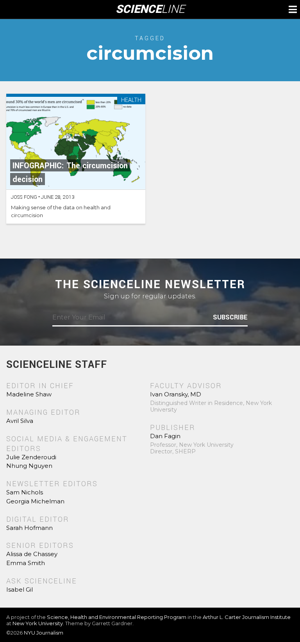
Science (150, 9)
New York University (37, 623)
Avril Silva (19, 420)
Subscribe (230, 317)
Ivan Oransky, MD (175, 394)
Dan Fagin (165, 436)
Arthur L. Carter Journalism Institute (247, 617)
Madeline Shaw (29, 394)
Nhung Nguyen (29, 465)
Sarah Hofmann (29, 527)
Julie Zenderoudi (31, 457)
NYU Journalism (43, 633)
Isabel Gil (19, 589)
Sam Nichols (24, 492)
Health (131, 100)
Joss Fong (24, 197)
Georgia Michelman (35, 501)
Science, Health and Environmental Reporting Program (116, 617)
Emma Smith (25, 563)
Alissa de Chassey (31, 554)
